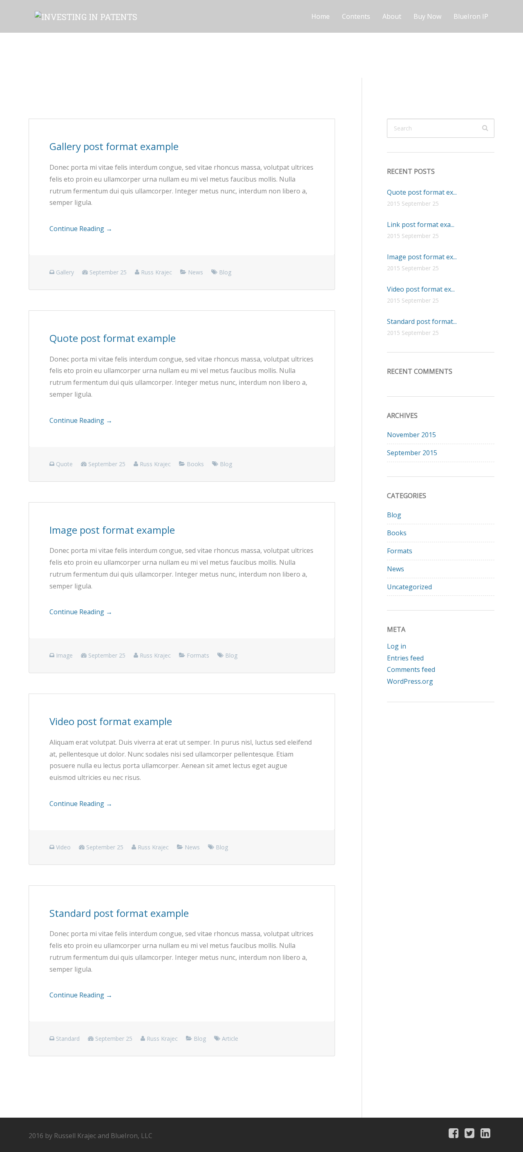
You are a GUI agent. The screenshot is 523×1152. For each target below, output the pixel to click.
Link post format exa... (420, 224)
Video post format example (110, 721)
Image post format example (112, 530)
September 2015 (412, 452)
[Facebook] (453, 1133)
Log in (396, 646)
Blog (394, 514)
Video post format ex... (421, 289)
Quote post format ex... (422, 192)
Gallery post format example (114, 146)
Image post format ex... (422, 256)
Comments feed (411, 669)
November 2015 (411, 434)
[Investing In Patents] (86, 16)
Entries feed (405, 657)
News (395, 568)
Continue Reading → (80, 228)
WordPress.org (410, 681)
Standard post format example (119, 913)
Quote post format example (112, 338)
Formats (399, 550)
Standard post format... (422, 321)
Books (397, 532)
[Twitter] (469, 1133)
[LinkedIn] (485, 1133)
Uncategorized (409, 586)
